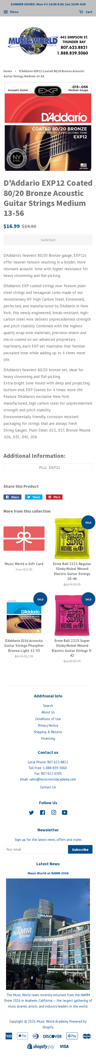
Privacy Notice (48, 725)
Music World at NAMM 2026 (48, 873)
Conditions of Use (48, 719)
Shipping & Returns (48, 732)
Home (7, 71)
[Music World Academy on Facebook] (42, 813)
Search (48, 705)
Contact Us (48, 787)
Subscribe (80, 849)
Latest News (48, 863)
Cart (89, 12)
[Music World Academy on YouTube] (64, 813)
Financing (48, 738)
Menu (13, 12)
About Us (48, 712)
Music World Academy (52, 1021)
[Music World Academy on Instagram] (53, 813)
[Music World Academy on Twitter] (31, 813)
